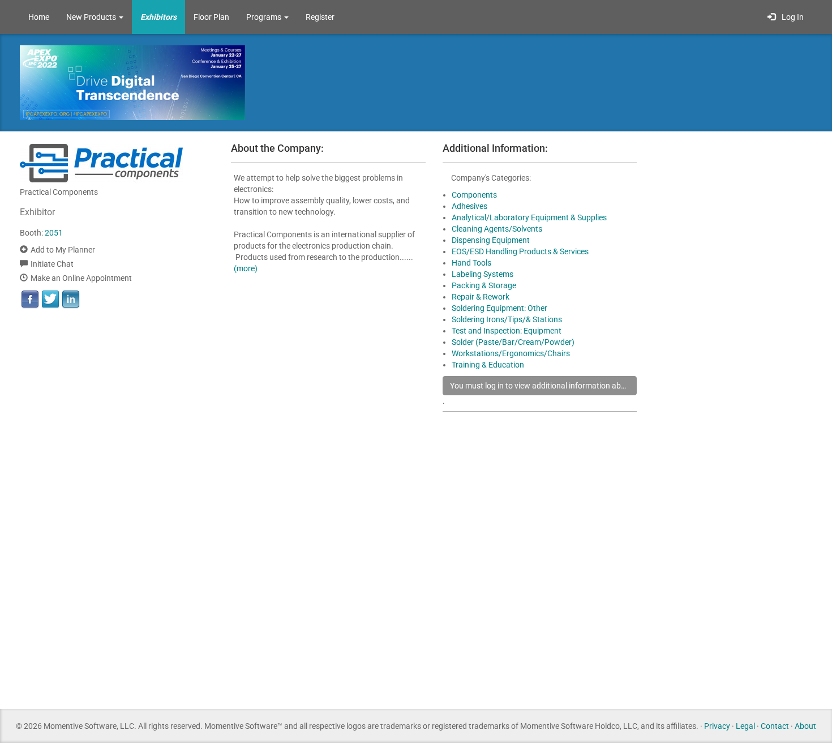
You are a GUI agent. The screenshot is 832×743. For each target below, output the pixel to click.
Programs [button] (264, 17)
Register (320, 17)
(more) (246, 268)
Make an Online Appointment (81, 278)
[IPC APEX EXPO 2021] (161, 82)
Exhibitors (158, 17)
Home (38, 17)
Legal (745, 726)
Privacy (717, 726)
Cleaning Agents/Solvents (497, 228)
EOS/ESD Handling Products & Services (520, 251)
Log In (791, 17)
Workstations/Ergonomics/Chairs (511, 353)
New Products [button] (92, 17)
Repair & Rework (480, 296)
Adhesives (469, 206)
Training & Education (488, 364)
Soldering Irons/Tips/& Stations (507, 319)
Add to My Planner (63, 249)
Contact (775, 726)
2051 (54, 232)
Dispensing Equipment (491, 240)
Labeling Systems (482, 274)
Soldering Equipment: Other (499, 308)
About (805, 726)
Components (474, 194)
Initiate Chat (52, 263)
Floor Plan (211, 17)
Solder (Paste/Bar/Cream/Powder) (513, 342)
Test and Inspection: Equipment (506, 330)
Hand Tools (471, 262)
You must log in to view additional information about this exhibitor (543, 385)
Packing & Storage (484, 285)
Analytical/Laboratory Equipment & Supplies (529, 217)
